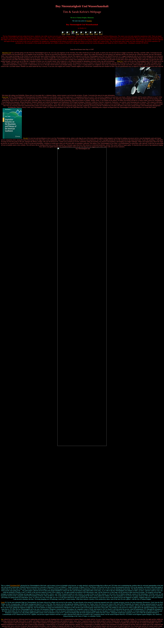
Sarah (3, 602)
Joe (2, 619)
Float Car (120, 61)
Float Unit (5, 97)
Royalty (25, 138)
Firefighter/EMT (15, 585)
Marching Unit (6, 52)
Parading (89, 21)
